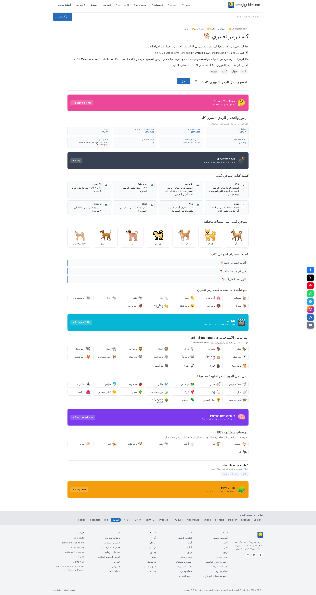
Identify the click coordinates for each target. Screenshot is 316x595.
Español (245, 519)
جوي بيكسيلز (150, 566)
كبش (111, 349)
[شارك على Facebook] (310, 270)
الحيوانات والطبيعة (218, 29)
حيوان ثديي (199, 29)
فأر (164, 298)
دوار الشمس (212, 400)
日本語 (137, 519)
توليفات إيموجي (112, 538)
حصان (241, 444)
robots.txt (57, 590)
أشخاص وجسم (220, 538)
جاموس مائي (81, 298)
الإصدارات (122, 4)
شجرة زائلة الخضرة (160, 400)
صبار (137, 392)
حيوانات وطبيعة (220, 566)
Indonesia (95, 519)
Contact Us (78, 561)
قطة (189, 298)
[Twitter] (254, 554)
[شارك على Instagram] (310, 309)
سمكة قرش (238, 384)
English (257, 519)
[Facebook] (260, 554)
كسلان (163, 349)
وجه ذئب (161, 357)
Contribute (78, 538)
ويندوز (153, 552)
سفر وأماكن (222, 557)
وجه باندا (83, 349)
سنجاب (240, 298)
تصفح (186, 4)
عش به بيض (238, 400)
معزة (241, 306)
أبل (154, 538)
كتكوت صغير (108, 392)
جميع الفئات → (185, 576)
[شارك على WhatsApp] (310, 293)
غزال (189, 349)
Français (219, 519)
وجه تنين (187, 384)
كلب (244, 473)
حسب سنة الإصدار (111, 547)
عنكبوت (83, 384)
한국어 (126, 519)
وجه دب (214, 306)
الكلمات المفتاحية (112, 542)
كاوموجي (80, 4)
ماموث (214, 349)
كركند (189, 392)
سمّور (241, 349)
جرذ (112, 298)
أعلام (225, 542)
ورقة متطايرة (159, 392)
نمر (112, 444)
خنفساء (188, 400)
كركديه (84, 392)
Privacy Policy (77, 547)
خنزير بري (135, 306)
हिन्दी (106, 519)
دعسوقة (136, 384)
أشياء (225, 547)
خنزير (84, 444)
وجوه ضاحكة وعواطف (217, 561)
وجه (225, 473)
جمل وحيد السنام (161, 306)
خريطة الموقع (69, 590)
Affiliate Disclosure (74, 552)
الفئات (172, 4)
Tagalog (81, 519)
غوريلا (215, 366)
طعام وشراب (221, 571)
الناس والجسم (185, 538)
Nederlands (193, 519)
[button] (227, 131)
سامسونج (151, 561)
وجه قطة (187, 306)
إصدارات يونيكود (112, 552)
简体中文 (150, 519)
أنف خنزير (213, 298)
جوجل (153, 542)
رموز (225, 552)
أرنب (189, 444)
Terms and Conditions (73, 542)
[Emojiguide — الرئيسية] (260, 535)
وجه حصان (239, 366)
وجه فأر (188, 357)
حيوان (234, 71)
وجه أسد (135, 349)
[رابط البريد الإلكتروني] (310, 325)
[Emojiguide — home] (244, 5)
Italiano (207, 519)
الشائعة (107, 4)
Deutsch (232, 519)
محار (215, 384)
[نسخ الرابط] (310, 317)
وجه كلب (135, 444)
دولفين (110, 384)
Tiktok (153, 571)
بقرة (137, 298)
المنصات (157, 4)
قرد (216, 444)
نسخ (184, 81)
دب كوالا (136, 357)
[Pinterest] (247, 554)
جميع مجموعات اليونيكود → (215, 576)
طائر (163, 384)
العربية (116, 519)
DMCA (81, 557)
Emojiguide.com (239, 29)
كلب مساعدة (107, 357)
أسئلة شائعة (64, 4)
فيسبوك (152, 547)
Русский (163, 519)
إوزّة (216, 392)
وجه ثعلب (82, 357)
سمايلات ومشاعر (183, 561)
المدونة (94, 4)
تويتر (154, 557)
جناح (242, 392)
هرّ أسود (162, 366)
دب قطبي (239, 357)
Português (177, 519)
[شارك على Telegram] (310, 301)
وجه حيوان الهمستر (213, 357)
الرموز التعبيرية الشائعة (109, 557)
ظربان (189, 366)
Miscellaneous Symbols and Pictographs (93, 143)
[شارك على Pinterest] (310, 285)
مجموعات (140, 4)
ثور (242, 452)
